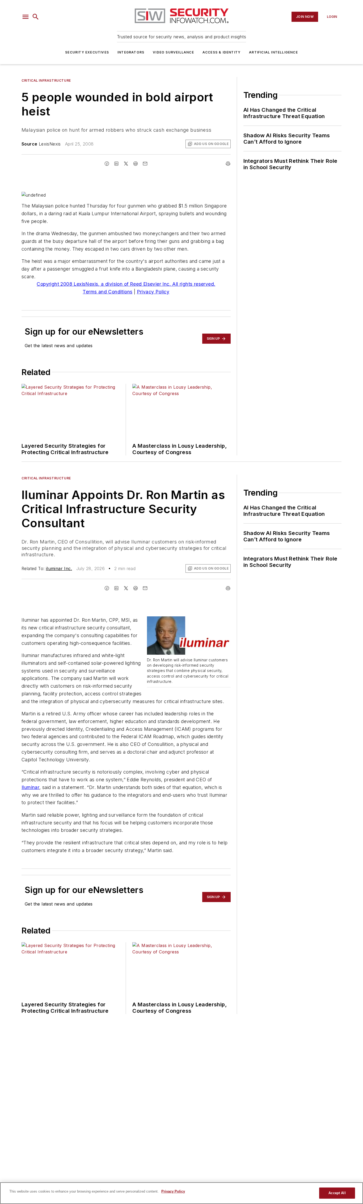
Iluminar (30, 787)
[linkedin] (116, 163)
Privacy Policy (153, 291)
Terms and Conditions (107, 291)
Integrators (130, 52)
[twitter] (126, 163)
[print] (228, 163)
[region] (181, 1193)
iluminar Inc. (59, 568)
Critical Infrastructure (46, 80)
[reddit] (135, 163)
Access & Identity (221, 52)
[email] (145, 163)
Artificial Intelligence (273, 52)
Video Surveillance (173, 52)
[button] (25, 17)
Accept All (336, 1193)
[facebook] (106, 163)
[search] (36, 17)
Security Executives (87, 52)
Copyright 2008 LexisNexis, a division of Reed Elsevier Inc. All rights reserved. (126, 284)
